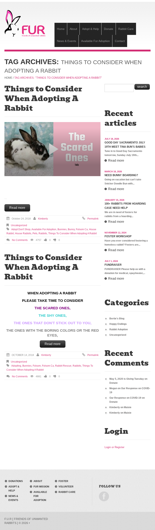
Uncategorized (19, 225)
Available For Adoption (95, 41)
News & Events (66, 41)
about (38, 481)
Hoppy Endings (118, 324)
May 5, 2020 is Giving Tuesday (126, 378)
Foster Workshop (118, 236)
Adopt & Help (90, 28)
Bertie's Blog (116, 318)
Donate (108, 28)
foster (63, 481)
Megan (113, 388)
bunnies (62, 229)
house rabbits (23, 233)
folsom (37, 365)
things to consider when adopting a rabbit (72, 233)
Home (61, 28)
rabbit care (67, 492)
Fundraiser (113, 264)
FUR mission (41, 486)
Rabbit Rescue (63, 365)
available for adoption (43, 229)
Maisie (127, 407)
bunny (71, 229)
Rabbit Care (126, 28)
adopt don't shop (20, 229)
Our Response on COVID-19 (125, 397)
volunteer (66, 486)
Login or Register (114, 447)
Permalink (92, 218)
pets (34, 233)
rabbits (43, 233)
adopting (16, 365)
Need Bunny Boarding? (121, 175)
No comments (20, 240)
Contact (120, 41)
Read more (17, 207)
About (73, 28)
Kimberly (43, 218)
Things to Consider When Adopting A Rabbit (43, 98)
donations (15, 481)
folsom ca (82, 229)
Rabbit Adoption (118, 329)
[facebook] (104, 496)
